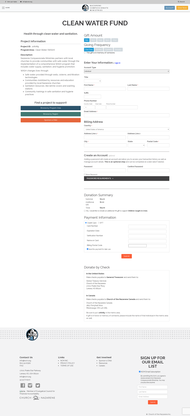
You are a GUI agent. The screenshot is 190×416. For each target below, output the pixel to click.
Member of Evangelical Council (39, 391)
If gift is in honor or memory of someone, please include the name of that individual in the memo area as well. (127, 317)
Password (88, 166)
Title (86, 77)
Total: (88, 208)
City (85, 141)
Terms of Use (66, 366)
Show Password (91, 174)
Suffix (86, 93)
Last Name (132, 85)
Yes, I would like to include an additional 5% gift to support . (117, 211)
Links (61, 357)
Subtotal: (89, 199)
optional (111, 156)
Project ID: (26, 46)
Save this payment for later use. (100, 249)
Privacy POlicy (67, 363)
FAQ (21, 366)
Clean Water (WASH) (45, 50)
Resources (103, 363)
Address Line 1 (90, 134)
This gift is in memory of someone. (100, 53)
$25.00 (102, 199)
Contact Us (26, 357)
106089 (35, 46)
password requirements (99, 178)
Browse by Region (50, 114)
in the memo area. (113, 313)
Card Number (92, 226)
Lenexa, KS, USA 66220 (29, 374)
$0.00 (102, 202)
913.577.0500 (25, 380)
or (116, 63)
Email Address (90, 111)
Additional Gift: (90, 203)
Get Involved (104, 357)
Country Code (88, 104)
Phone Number (90, 101)
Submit (127, 256)
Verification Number (95, 236)
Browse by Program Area (50, 108)
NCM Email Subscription (150, 372)
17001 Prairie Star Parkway (30, 370)
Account (170, 8)
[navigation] (176, 8)
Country (87, 125)
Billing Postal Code (94, 245)
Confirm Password (135, 166)
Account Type (90, 67)
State (130, 141)
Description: (27, 55)
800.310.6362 (25, 363)
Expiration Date (93, 231)
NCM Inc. (64, 361)
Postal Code (152, 141)
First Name (88, 85)
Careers (102, 366)
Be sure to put (92, 313)
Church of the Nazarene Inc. (159, 414)
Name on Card (93, 240)
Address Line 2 (134, 134)
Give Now (182, 8)
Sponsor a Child (50, 120)
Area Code (98, 104)
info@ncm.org (25, 361)
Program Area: (28, 50)
